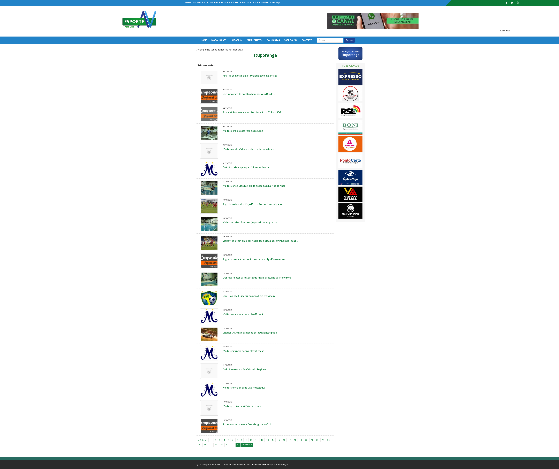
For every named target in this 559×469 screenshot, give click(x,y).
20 (306, 440)
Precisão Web (259, 464)
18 (295, 440)
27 (210, 444)
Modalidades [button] (218, 40)
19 (301, 440)
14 (273, 440)
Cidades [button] (236, 40)
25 (199, 444)
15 (278, 440)
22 (317, 440)
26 (205, 444)
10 (251, 440)
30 (227, 444)
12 (262, 440)
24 (328, 440)
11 (256, 440)
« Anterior (202, 440)
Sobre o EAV (290, 40)
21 (312, 440)
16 (284, 440)
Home (204, 40)
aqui (240, 49)
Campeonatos (254, 40)
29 (221, 444)
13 (267, 440)
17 (290, 440)
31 (232, 444)
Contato (307, 40)
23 (323, 440)
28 (216, 444)
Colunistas (273, 40)
